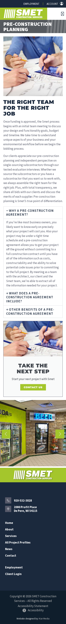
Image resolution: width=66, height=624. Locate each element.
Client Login (13, 574)
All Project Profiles (17, 542)
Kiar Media (44, 618)
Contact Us (33, 387)
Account (52, 3)
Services (11, 535)
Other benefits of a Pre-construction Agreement (30, 311)
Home (9, 522)
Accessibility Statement (33, 606)
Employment (31, 3)
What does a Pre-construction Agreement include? (29, 297)
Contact (10, 555)
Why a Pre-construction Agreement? (30, 213)
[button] (62, 14)
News (8, 549)
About (9, 529)
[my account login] (61, 3)
